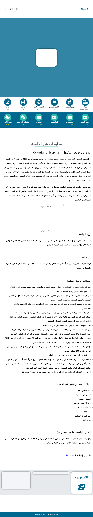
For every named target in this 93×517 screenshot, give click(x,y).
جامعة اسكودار (53, 159)
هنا (67, 455)
